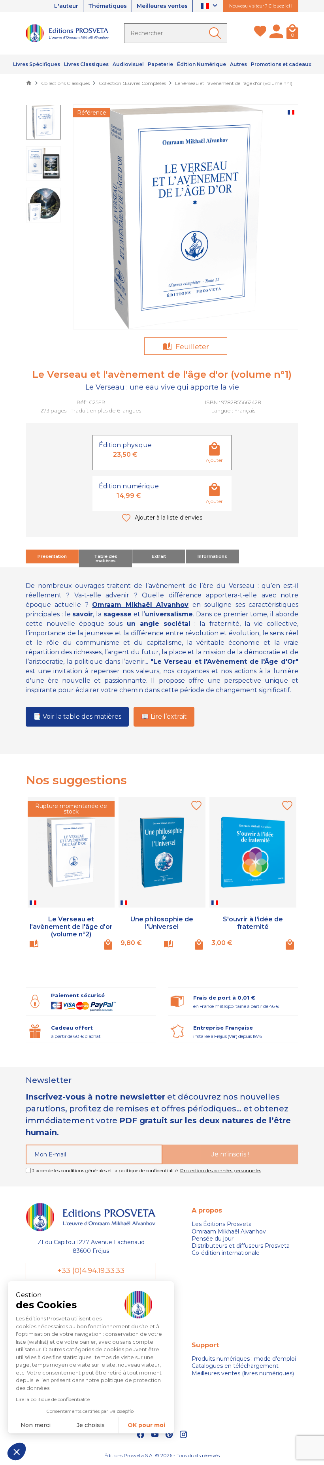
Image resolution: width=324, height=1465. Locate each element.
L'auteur (66, 5)
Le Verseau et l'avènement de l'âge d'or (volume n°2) (71, 926)
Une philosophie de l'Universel (161, 922)
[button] (16, 1451)
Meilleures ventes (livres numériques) (243, 1373)
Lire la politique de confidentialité (53, 1399)
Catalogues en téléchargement (235, 1365)
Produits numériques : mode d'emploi (244, 1358)
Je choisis (91, 1425)
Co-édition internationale (226, 1252)
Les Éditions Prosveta (222, 1224)
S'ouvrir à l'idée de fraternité (253, 922)
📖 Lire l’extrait (164, 716)
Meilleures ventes (162, 5)
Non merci (36, 1425)
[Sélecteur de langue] (210, 6)
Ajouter (214, 460)
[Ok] (216, 33)
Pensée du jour (213, 1238)
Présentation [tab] (52, 556)
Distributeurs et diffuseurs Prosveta (241, 1245)
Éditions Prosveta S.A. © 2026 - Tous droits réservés (162, 1455)
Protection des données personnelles (220, 1170)
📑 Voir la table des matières (77, 716)
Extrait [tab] (159, 556)
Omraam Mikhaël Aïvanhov (140, 604)
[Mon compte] (276, 33)
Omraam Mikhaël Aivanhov (229, 1231)
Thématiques (107, 5)
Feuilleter (191, 347)
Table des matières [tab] (105, 558)
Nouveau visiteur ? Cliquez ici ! (260, 6)
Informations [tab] (212, 556)
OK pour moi (146, 1425)
